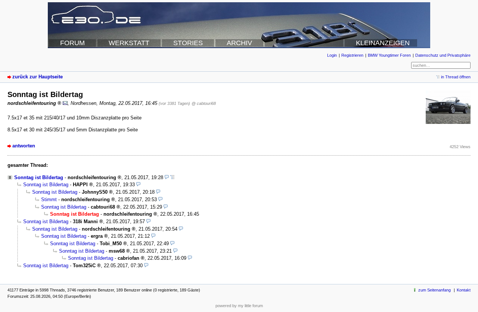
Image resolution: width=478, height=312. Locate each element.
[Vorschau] (167, 177)
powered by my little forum (239, 305)
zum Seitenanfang (434, 290)
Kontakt (464, 290)
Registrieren (352, 55)
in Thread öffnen (456, 77)
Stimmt (49, 199)
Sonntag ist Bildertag (38, 177)
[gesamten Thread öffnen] (172, 177)
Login (332, 55)
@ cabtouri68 (204, 103)
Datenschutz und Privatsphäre (443, 55)
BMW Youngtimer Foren (389, 55)
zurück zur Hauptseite (37, 76)
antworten (23, 146)
